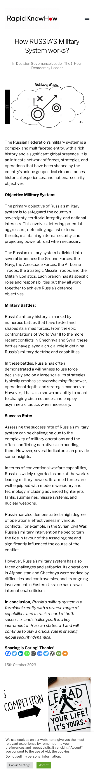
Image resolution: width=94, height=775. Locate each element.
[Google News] (39, 653)
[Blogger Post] (33, 653)
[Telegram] (46, 653)
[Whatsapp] (27, 653)
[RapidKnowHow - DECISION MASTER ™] (38, 18)
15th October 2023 (20, 665)
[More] (65, 653)
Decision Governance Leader (39, 63)
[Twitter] (14, 653)
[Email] (58, 653)
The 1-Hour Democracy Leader (56, 65)
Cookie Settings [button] (20, 765)
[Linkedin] (20, 653)
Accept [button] (44, 765)
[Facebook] (8, 653)
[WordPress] (52, 653)
